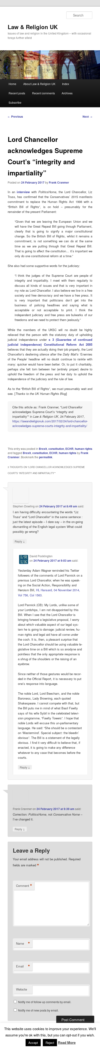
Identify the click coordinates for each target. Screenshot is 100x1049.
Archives (67, 93)
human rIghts (67, 453)
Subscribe (15, 102)
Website (21, 989)
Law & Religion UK (33, 27)
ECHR (69, 449)
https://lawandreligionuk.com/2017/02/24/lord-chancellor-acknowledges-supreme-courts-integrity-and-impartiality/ (50, 423)
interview (23, 192)
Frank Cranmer (59, 182)
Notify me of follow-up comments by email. (44, 1002)
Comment (24, 885)
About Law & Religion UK (39, 84)
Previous (15, 116)
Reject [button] (50, 1042)
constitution (56, 449)
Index (65, 84)
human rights (83, 449)
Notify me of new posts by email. (38, 1010)
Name (23, 943)
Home (12, 84)
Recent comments (43, 93)
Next (87, 116)
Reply (20, 541)
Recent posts (17, 93)
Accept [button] (33, 1042)
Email (23, 966)
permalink (45, 457)
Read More (67, 1042)
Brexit (43, 449)
